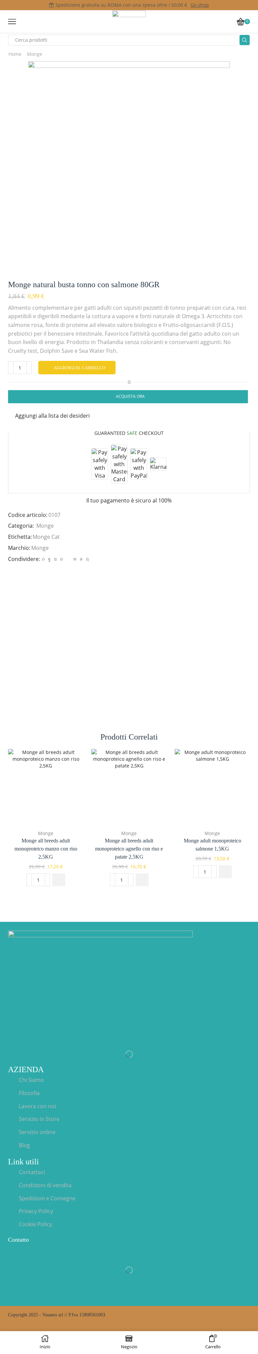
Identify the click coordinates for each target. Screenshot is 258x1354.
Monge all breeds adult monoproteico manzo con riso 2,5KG (45, 849)
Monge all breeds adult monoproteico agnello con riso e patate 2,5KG (129, 849)
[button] (58, 879)
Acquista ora (130, 396)
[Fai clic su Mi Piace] (49, 559)
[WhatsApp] (81, 559)
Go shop (199, 5)
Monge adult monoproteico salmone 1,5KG (212, 845)
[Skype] (86, 559)
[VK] (55, 559)
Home (15, 54)
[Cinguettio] (43, 559)
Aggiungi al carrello (79, 367)
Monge (34, 54)
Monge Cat (46, 536)
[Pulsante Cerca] (245, 40)
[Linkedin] (75, 559)
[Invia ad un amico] (68, 559)
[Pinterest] (61, 559)
